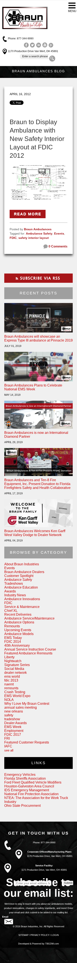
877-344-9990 (48, 842)
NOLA (9, 700)
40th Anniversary (17, 645)
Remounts (12, 626)
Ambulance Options (19, 622)
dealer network (15, 672)
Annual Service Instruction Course (30, 649)
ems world (12, 676)
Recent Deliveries (17, 614)
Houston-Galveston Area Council (29, 786)
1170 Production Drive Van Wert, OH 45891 (33, 51)
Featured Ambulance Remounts (28, 653)
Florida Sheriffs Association (25, 778)
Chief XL (11, 610)
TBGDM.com (52, 943)
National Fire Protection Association (31, 794)
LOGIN (55, 935)
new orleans (13, 711)
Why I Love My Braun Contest (26, 703)
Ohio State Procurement (22, 805)
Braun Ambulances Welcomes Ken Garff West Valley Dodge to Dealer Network (34, 533)
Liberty (9, 657)
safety (8, 715)
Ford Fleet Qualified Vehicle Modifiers (32, 782)
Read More (27, 214)
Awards (10, 591)
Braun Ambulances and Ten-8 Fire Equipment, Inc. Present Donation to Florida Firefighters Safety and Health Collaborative (37, 484)
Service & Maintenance (22, 607)
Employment (13, 731)
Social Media (14, 669)
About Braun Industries (21, 564)
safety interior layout (33, 238)
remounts (11, 688)
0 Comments (57, 246)
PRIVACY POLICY (39, 935)
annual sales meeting (20, 707)
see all (8, 750)
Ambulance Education (21, 587)
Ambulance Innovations (22, 599)
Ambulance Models (19, 634)
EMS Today (13, 638)
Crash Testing (14, 692)
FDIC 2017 (12, 734)
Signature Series (17, 665)
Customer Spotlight (18, 576)
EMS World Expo (17, 696)
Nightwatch (12, 661)
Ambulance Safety (39, 233)
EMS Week (12, 727)
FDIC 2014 (12, 641)
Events (59, 233)
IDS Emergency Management (26, 790)
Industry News (15, 595)
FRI (7, 738)
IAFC (8, 746)
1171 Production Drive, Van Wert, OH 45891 (44, 870)
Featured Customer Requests (26, 742)
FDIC (13, 238)
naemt (9, 684)
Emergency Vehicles (20, 774)
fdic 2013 (11, 680)
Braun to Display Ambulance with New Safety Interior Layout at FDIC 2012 (37, 138)
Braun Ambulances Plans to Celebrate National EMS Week (33, 387)
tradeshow (12, 719)
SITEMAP (23, 935)
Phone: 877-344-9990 (21, 38)
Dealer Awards (15, 723)
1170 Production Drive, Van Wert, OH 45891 (50, 856)
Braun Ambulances (38, 229)
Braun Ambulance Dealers (24, 572)
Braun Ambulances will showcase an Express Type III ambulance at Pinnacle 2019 (38, 338)
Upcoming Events (17, 630)
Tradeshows (13, 583)
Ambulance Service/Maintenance (29, 618)
